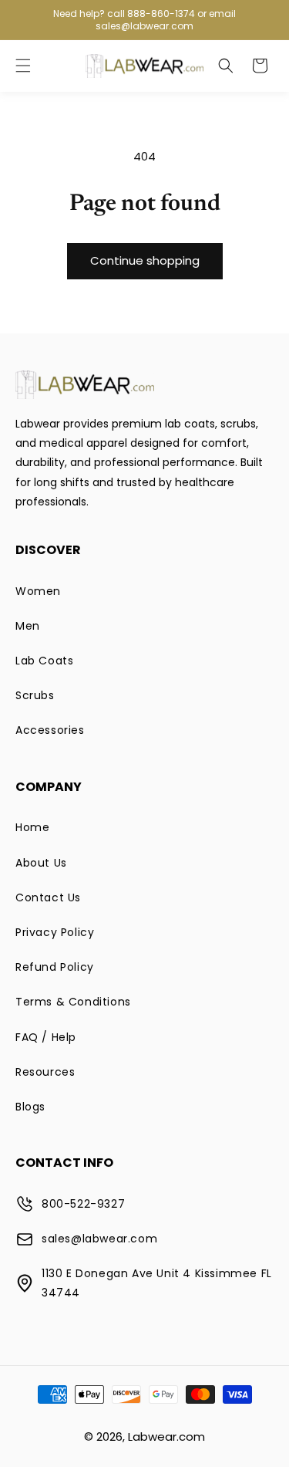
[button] (23, 66)
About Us (41, 862)
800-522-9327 (83, 1204)
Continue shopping (145, 260)
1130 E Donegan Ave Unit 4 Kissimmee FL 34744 (157, 1283)
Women (38, 591)
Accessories (50, 730)
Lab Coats (44, 660)
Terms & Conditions (73, 1001)
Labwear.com (166, 1436)
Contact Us (48, 897)
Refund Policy (54, 967)
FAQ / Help (45, 1037)
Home (32, 827)
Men (27, 626)
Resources (45, 1072)
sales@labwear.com (99, 1238)
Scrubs (35, 695)
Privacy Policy (54, 932)
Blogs (30, 1106)
